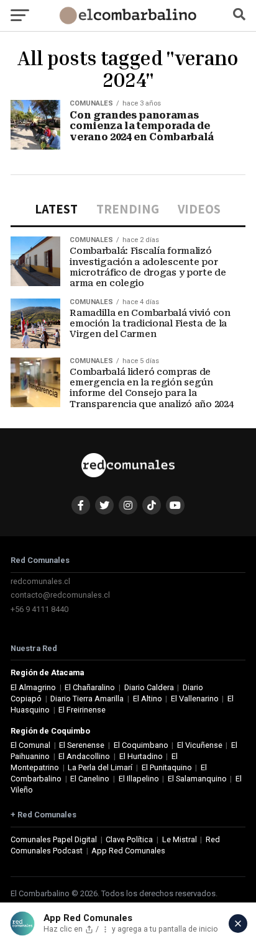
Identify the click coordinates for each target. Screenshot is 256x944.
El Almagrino (33, 687)
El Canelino (89, 778)
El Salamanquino (197, 778)
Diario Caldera (149, 687)
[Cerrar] (238, 923)
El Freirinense (82, 709)
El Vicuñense (199, 745)
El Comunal (30, 745)
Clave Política (129, 839)
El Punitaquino (167, 767)
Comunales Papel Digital (54, 839)
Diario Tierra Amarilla (87, 698)
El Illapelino (139, 778)
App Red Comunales (128, 850)
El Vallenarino (195, 698)
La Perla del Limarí (100, 767)
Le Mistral (179, 839)
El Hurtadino (141, 756)
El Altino (147, 698)
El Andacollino (84, 756)
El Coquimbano (141, 745)
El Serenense (81, 745)
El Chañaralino (90, 687)
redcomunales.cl (40, 581)
